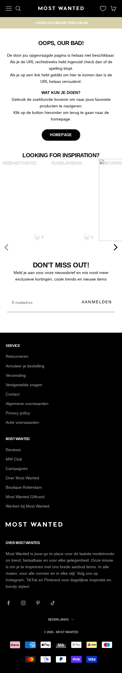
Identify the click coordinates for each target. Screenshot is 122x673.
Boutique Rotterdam (24, 487)
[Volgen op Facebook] (8, 603)
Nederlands (58, 619)
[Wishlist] (103, 8)
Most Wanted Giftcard (25, 496)
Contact (13, 394)
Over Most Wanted (22, 478)
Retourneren (17, 356)
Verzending (16, 375)
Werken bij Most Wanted (27, 506)
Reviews (13, 449)
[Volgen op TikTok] (53, 603)
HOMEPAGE (61, 135)
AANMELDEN (97, 302)
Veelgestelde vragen (24, 384)
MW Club (14, 459)
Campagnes (17, 468)
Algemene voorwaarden (27, 403)
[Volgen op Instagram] (23, 603)
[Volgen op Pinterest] (38, 603)
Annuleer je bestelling (25, 366)
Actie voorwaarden (22, 422)
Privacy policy (18, 413)
